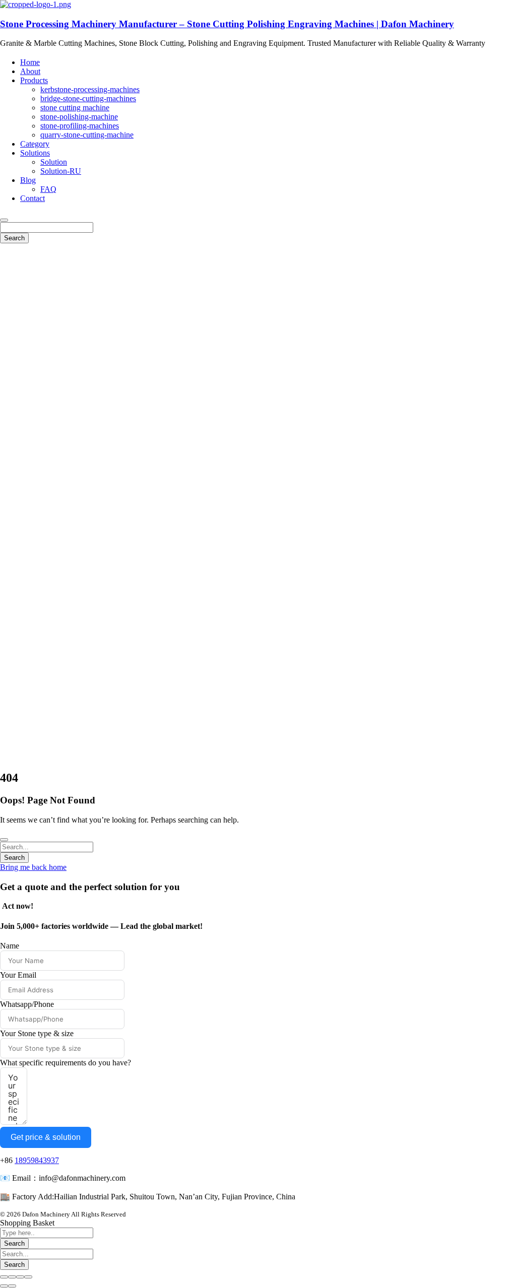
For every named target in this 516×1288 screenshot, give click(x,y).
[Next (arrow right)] (12, 1285)
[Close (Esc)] (4, 1276)
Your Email (18, 975)
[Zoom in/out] (28, 1276)
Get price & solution (46, 1137)
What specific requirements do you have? (65, 1062)
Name (9, 945)
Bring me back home (33, 867)
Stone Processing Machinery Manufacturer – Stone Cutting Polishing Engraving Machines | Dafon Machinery (227, 24)
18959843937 (37, 1160)
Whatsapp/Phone (27, 1004)
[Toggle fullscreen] (20, 1276)
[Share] (12, 1276)
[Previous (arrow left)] (4, 1285)
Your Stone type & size (37, 1033)
